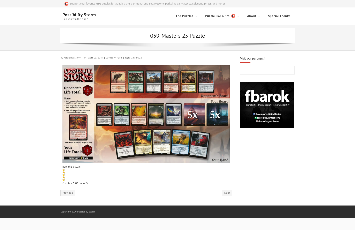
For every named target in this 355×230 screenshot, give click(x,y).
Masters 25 (136, 57)
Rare (119, 57)
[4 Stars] (63, 177)
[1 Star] (63, 170)
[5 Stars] (63, 180)
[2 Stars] (63, 172)
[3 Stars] (63, 175)
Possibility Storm (72, 57)
